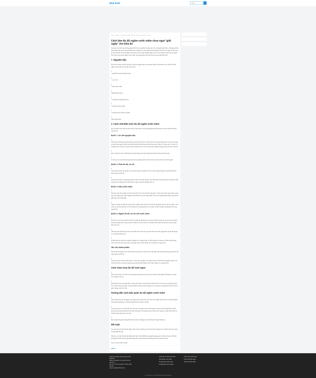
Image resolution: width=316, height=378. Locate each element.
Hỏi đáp (117, 35)
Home (112, 35)
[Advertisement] (158, 18)
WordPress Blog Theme (159, 375)
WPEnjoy (169, 375)
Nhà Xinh (114, 3)
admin (113, 348)
